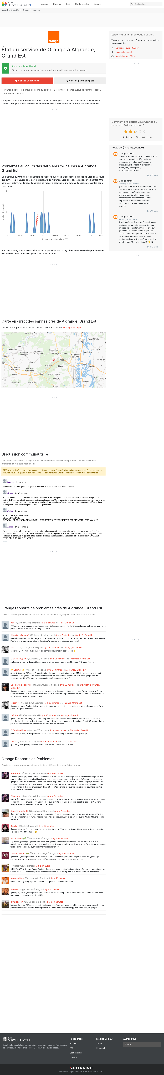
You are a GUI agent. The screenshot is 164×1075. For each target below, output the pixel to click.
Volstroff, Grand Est (84, 635)
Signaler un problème (28, 80)
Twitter (99, 1043)
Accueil (44, 4)
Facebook (100, 1048)
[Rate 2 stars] (131, 131)
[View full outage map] (54, 360)
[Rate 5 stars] (145, 131)
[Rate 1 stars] (126, 131)
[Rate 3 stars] (135, 131)
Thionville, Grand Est (80, 658)
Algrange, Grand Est (76, 670)
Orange (26, 10)
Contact (97, 4)
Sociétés (57, 4)
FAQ (68, 4)
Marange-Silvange (72, 327)
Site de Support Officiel (126, 56)
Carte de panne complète (81, 80)
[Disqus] (54, 510)
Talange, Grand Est (72, 647)
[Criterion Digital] (82, 1068)
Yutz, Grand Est (66, 622)
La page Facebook (124, 52)
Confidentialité (82, 4)
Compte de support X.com (127, 48)
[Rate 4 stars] (140, 131)
